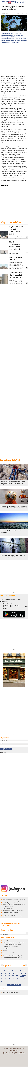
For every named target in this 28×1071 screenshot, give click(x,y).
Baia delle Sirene (7, 954)
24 (1, 978)
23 (25, 976)
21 (17, 976)
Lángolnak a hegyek (8, 906)
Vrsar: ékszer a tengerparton (10, 952)
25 (5, 978)
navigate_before (2, 965)
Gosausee (5, 948)
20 (13, 976)
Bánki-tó (5, 950)
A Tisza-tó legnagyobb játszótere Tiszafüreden (14, 942)
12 (9, 973)
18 (5, 976)
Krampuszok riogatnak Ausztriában (11, 914)
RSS (14, 1054)
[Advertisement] (14, 59)
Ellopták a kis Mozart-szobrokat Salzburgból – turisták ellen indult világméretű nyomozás (14, 507)
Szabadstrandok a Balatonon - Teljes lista (13, 955)
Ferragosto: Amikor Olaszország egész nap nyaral (15, 901)
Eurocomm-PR (20, 13)
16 (25, 973)
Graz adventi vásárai (8, 908)
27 (13, 978)
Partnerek (22, 1052)
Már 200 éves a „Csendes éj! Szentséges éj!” (13, 910)
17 (1, 976)
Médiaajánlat (7, 1054)
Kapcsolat (14, 1052)
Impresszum (6, 1052)
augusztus (7, 966)
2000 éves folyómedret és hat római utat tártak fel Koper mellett (13, 556)
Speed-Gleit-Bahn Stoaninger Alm (11, 946)
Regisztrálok (3, 752)
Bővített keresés (4, 934)
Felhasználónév (4, 740)
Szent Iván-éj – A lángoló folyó (10, 912)
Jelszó (1, 743)
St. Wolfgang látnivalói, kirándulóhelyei (12, 944)
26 (9, 978)
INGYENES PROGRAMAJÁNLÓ (11, 923)
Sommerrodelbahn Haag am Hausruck (12, 957)
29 (21, 978)
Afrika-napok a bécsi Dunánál (12, 993)
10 (1, 973)
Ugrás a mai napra (14, 984)
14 (17, 973)
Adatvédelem (21, 1054)
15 (21, 973)
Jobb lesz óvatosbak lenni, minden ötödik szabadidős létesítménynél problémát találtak (13, 483)
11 (5, 973)
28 (17, 978)
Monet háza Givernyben (8, 941)
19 (9, 976)
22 (21, 976)
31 (1, 981)
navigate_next (27, 933)
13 (13, 973)
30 (25, 978)
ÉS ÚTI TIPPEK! (6, 925)
